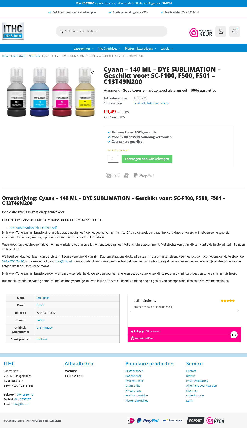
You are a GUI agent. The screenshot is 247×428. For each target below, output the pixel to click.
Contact (191, 371)
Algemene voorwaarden (201, 385)
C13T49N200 (44, 327)
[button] (93, 72)
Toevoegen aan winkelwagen (147, 159)
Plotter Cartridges (136, 400)
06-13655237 (22, 399)
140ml (40, 320)
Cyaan (40, 305)
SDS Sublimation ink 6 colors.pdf (33, 228)
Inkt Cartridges (107, 48)
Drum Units (132, 385)
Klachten (192, 390)
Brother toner (134, 371)
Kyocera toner (134, 381)
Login (189, 400)
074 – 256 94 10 (13, 261)
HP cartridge (133, 390)
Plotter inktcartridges (139, 48)
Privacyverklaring (197, 381)
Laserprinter (82, 48)
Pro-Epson (43, 298)
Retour (190, 376)
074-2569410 (25, 394)
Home (5, 56)
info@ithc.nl (63, 261)
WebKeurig (55, 420)
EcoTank (35, 56)
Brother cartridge (136, 395)
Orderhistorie (195, 395)
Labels (165, 48)
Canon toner (133, 376)
